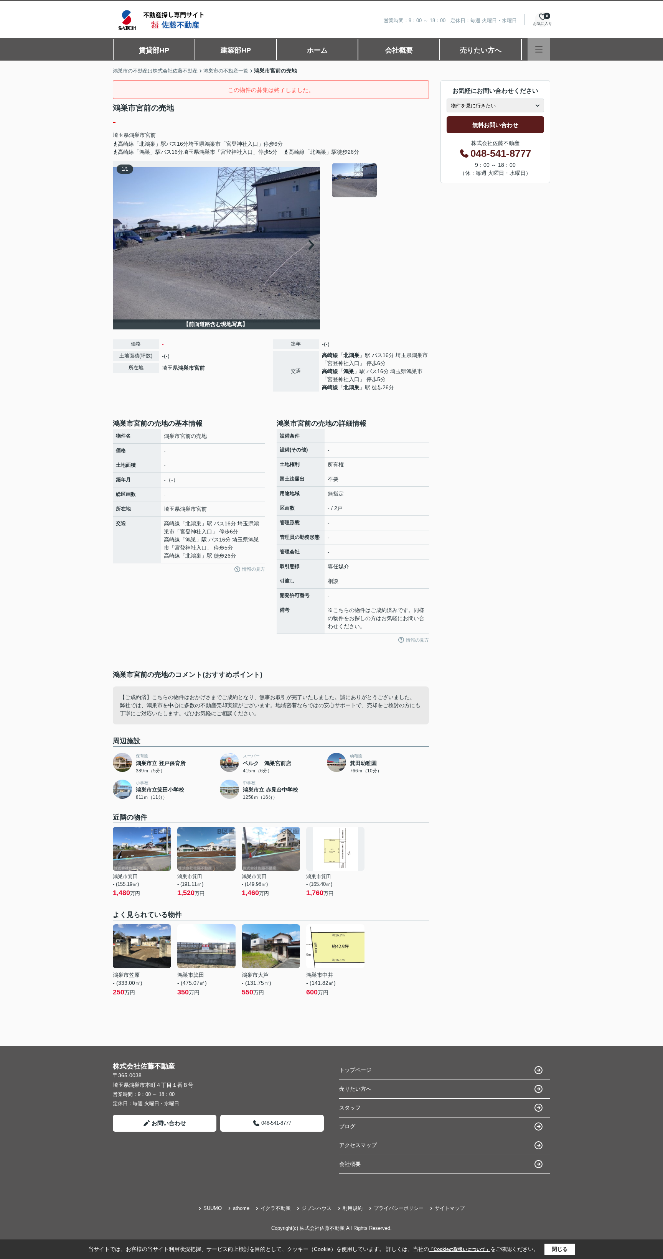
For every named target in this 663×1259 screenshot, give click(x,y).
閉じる (560, 1249)
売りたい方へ (480, 50)
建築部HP (236, 50)
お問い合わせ (169, 1123)
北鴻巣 (351, 355)
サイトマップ (450, 1208)
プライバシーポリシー (399, 1208)
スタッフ (350, 1107)
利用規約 (353, 1208)
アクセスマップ (358, 1145)
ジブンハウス (317, 1208)
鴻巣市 (137, 135)
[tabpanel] (379, 180)
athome (241, 1208)
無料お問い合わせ (495, 125)
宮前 (150, 135)
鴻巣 (348, 371)
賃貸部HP (154, 50)
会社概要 (399, 50)
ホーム (317, 50)
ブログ (347, 1126)
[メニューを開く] (538, 49)
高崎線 (330, 355)
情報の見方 (253, 569)
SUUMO (212, 1208)
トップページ (355, 1070)
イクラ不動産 (275, 1208)
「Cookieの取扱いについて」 (459, 1249)
